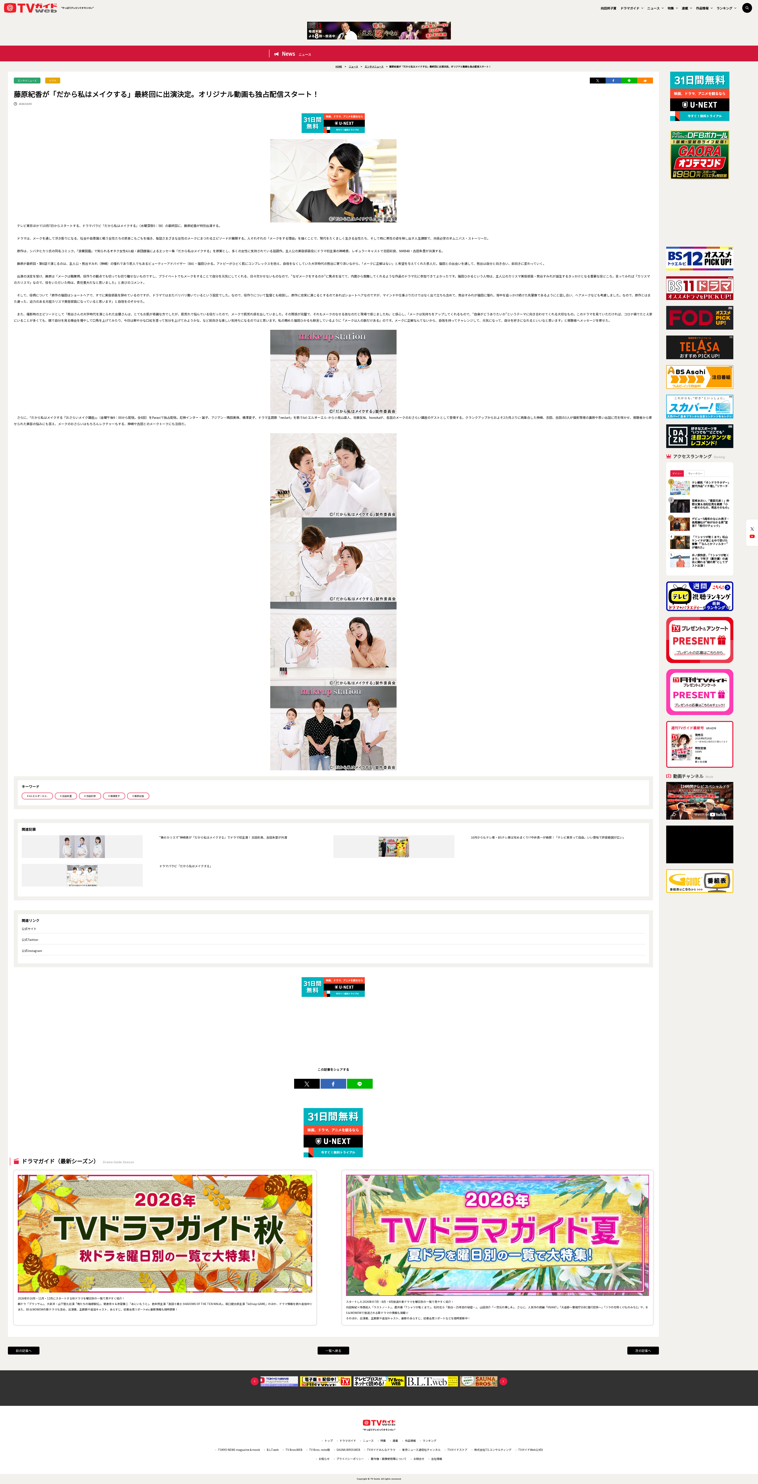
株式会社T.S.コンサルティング (492, 1449)
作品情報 (702, 8)
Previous (255, 1381)
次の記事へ (643, 1350)
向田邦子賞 (608, 8)
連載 (685, 8)
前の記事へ (24, 1350)
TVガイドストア (457, 1449)
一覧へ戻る (333, 1350)
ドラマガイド (629, 8)
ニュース (653, 8)
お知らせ (324, 1458)
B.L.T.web (273, 1449)
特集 (671, 8)
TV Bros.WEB (293, 1449)
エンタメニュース (27, 80)
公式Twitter (30, 939)
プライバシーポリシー (350, 1458)
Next (503, 1381)
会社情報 (436, 1458)
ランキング (724, 8)
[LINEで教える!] (629, 80)
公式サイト (29, 929)
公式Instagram (32, 951)
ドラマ (52, 80)
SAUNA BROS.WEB (348, 1449)
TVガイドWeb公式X (530, 1449)
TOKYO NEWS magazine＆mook (239, 1449)
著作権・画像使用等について (389, 1458)
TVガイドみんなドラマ (381, 1449)
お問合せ (418, 1458)
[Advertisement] (699, 213)
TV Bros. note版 (319, 1449)
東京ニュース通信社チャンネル (421, 1449)
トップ (329, 1440)
